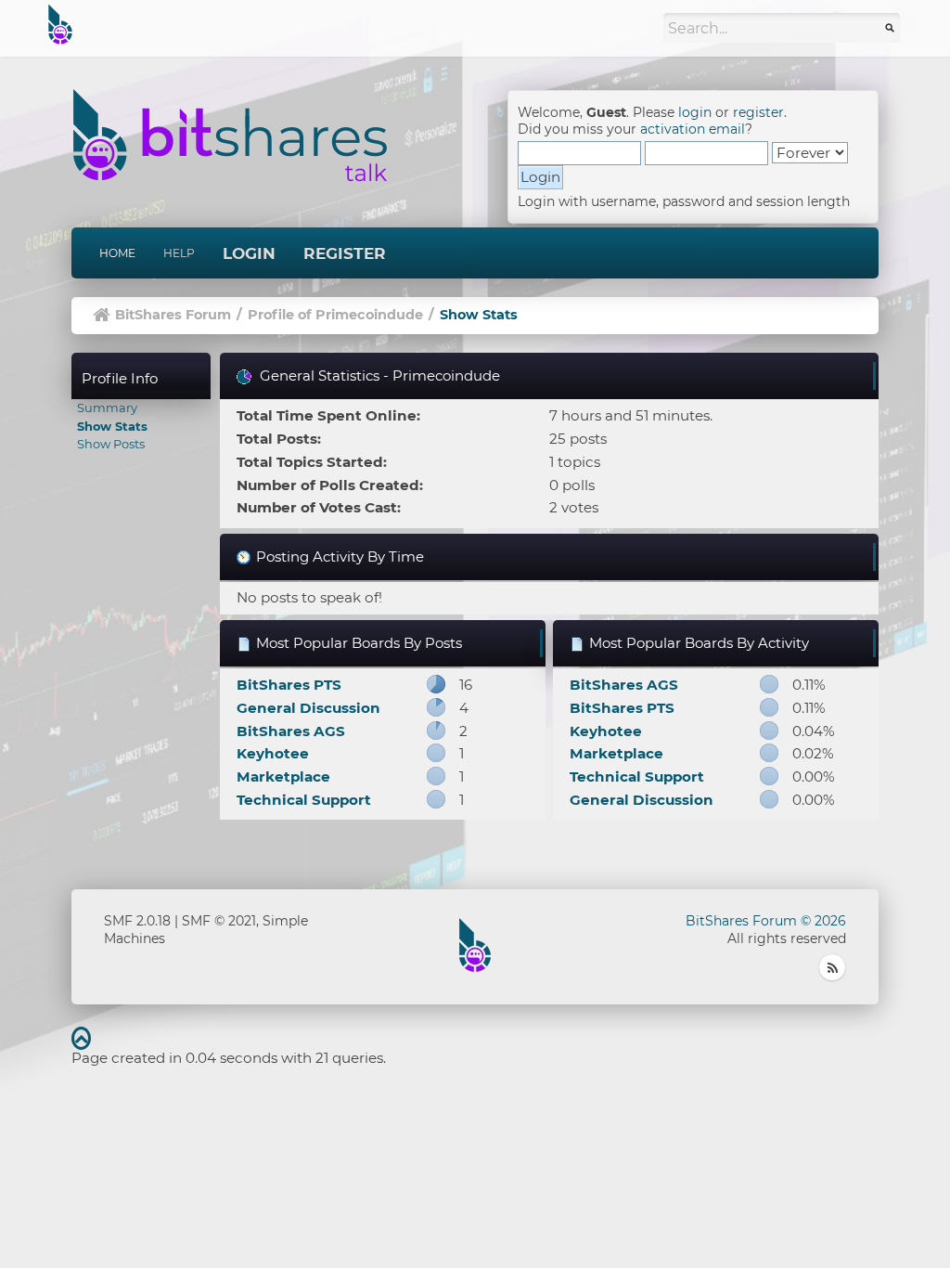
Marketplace (283, 776)
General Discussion (308, 708)
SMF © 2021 (219, 920)
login (695, 112)
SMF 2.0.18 (137, 920)
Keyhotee (273, 753)
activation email (692, 129)
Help (179, 253)
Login (249, 253)
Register (344, 253)
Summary (107, 407)
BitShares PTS (289, 684)
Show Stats (112, 426)
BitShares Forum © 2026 (766, 920)
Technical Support (304, 800)
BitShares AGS (291, 731)
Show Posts (111, 443)
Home (117, 253)
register (758, 112)
